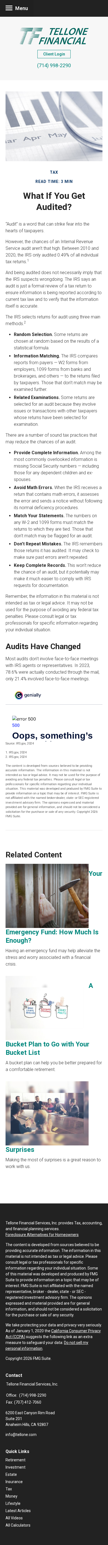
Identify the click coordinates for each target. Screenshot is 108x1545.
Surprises (20, 1150)
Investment (15, 1467)
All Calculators (18, 1525)
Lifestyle (13, 1503)
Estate (11, 1474)
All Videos (14, 1518)
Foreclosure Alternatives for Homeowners (42, 1234)
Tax (9, 1489)
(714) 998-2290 (54, 65)
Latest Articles (18, 1510)
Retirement (15, 1460)
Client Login (54, 54)
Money (11, 1496)
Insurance (14, 1481)
